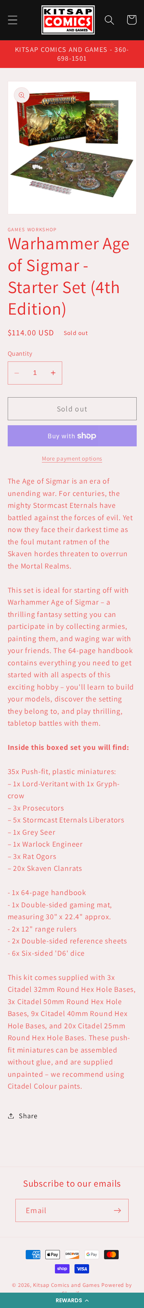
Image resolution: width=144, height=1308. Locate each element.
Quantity (20, 353)
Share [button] (28, 1115)
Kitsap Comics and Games (66, 1284)
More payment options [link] (72, 458)
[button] (72, 1300)
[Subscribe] (117, 1210)
